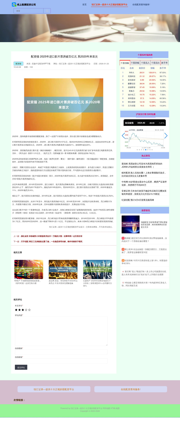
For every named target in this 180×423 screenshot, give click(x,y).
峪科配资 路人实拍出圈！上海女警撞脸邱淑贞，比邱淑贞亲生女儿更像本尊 (144, 174)
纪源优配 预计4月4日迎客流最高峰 (138, 199)
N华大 (131, 72)
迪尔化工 (131, 94)
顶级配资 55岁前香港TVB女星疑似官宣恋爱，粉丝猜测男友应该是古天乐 (154, 224)
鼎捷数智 (131, 87)
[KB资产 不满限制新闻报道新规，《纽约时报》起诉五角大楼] (28, 269)
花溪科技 (131, 76)
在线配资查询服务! (141, 4)
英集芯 (131, 91)
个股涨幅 (125, 62)
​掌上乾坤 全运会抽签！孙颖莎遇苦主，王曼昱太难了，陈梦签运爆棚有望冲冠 (144, 251)
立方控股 (131, 105)
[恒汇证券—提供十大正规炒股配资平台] (24, 4)
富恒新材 (131, 79)
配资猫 (18, 63)
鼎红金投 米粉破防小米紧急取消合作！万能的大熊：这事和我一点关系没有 (51, 236)
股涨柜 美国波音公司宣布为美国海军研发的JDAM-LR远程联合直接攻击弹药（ (142, 165)
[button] (123, 136)
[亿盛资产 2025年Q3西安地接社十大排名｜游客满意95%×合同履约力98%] (97, 269)
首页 (84, 4)
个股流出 (155, 62)
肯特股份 (131, 98)
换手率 (164, 62)
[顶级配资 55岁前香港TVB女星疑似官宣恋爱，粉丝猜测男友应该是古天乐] (131, 224)
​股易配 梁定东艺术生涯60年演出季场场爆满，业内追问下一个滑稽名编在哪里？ (144, 239)
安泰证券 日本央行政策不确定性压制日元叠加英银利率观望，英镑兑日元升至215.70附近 (144, 192)
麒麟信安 (131, 83)
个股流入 (145, 62)
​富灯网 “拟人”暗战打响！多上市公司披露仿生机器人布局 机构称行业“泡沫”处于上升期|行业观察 (144, 273)
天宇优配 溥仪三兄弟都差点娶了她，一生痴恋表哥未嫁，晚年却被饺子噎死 (51, 241)
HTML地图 (115, 408)
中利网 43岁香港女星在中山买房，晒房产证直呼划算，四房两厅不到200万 (144, 183)
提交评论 (21, 367)
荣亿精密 (131, 102)
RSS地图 (106, 408)
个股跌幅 (135, 62)
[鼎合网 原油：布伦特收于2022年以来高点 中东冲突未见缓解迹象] (63, 269)
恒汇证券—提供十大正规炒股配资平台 (109, 4)
